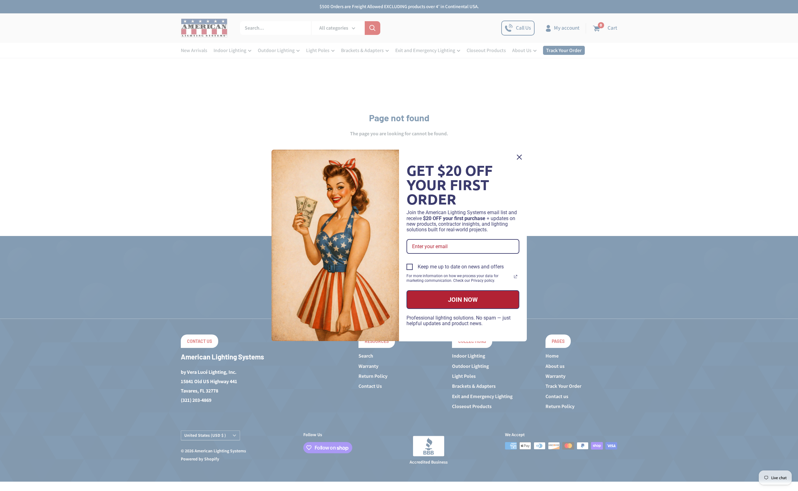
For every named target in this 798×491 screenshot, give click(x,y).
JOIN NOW (463, 299)
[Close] (519, 157)
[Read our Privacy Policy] (515, 276)
